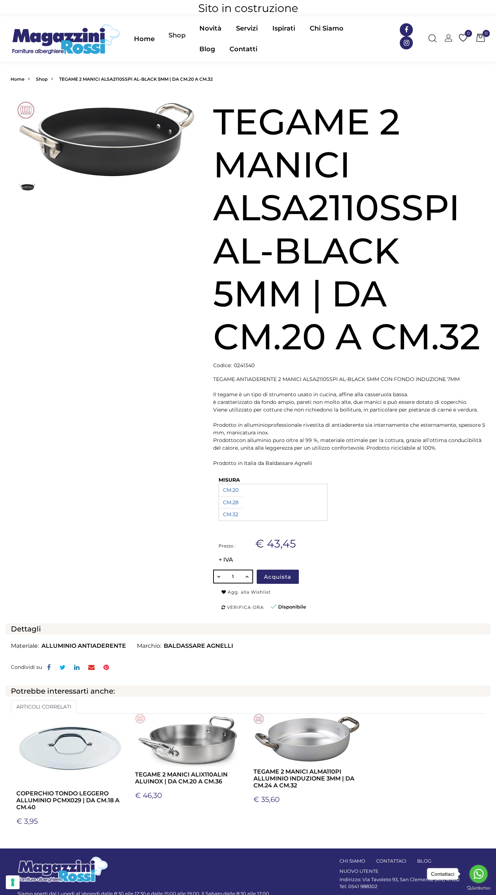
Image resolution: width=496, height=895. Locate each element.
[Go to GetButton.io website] (478, 888)
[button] (106, 140)
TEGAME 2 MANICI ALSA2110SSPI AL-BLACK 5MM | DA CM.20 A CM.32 (136, 79)
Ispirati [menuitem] (283, 28)
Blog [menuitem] (207, 49)
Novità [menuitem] (210, 28)
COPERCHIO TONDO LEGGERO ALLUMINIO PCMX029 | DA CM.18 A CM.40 (67, 800)
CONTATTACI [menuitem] (391, 861)
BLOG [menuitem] (424, 861)
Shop (177, 35)
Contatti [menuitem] (243, 49)
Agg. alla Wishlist (248, 592)
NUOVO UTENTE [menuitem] (359, 871)
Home (17, 79)
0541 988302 (362, 886)
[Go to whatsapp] (478, 874)
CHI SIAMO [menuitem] (352, 861)
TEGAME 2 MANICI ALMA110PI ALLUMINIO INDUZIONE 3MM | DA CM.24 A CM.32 (303, 778)
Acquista (277, 576)
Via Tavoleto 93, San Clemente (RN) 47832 (411, 879)
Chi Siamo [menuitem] (326, 28)
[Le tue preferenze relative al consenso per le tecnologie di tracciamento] (13, 882)
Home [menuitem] (144, 39)
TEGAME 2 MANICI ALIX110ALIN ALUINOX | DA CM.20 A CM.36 (181, 778)
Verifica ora (244, 607)
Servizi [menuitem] (247, 28)
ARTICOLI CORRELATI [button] (43, 706)
